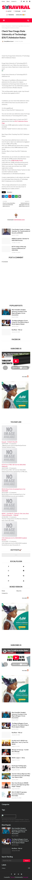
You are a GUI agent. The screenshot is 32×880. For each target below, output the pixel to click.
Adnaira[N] (24, 376)
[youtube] (23, 581)
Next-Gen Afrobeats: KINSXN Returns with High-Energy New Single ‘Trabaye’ (20, 784)
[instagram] (27, 1)
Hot (25, 11)
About (8, 1)
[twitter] (24, 1)
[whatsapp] (8, 570)
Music (16, 868)
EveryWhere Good (8, 41)
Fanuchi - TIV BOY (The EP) (9, 442)
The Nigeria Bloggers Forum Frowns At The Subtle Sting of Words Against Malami (20, 322)
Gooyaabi (25, 877)
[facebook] (21, 1)
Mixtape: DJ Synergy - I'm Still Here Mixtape (20, 750)
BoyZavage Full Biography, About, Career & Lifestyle (19, 766)
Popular (17, 11)
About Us (18, 591)
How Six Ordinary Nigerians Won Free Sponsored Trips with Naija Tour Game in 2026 (21, 775)
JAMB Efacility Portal (17, 160)
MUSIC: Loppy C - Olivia (18, 757)
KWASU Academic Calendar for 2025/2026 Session (20, 239)
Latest (9, 11)
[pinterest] (29, 1)
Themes (12, 877)
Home (3, 1)
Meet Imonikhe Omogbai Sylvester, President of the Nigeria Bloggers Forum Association (19, 312)
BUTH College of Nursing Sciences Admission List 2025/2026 (19, 248)
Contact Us (13, 1)
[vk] (23, 575)
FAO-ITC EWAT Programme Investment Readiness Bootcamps (19, 793)
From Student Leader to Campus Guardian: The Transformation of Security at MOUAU (21, 231)
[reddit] (23, 570)
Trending (11, 14)
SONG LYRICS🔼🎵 (21, 14)
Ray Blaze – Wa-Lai (17, 329)
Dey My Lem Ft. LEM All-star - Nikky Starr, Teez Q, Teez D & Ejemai (20, 742)
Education (8, 26)
